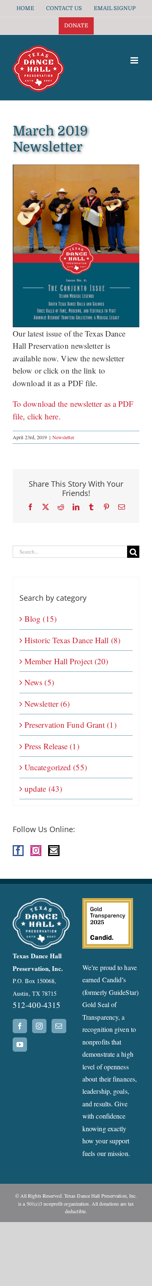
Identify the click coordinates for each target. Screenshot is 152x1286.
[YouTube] (20, 1044)
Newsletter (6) (47, 703)
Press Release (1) (51, 746)
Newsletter (63, 437)
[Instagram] (35, 850)
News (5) (39, 682)
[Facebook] (18, 850)
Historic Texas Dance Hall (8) (72, 640)
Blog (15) (40, 618)
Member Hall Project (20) (66, 661)
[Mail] (53, 850)
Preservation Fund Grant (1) (70, 724)
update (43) (43, 788)
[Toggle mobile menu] (134, 60)
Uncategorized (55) (55, 767)
